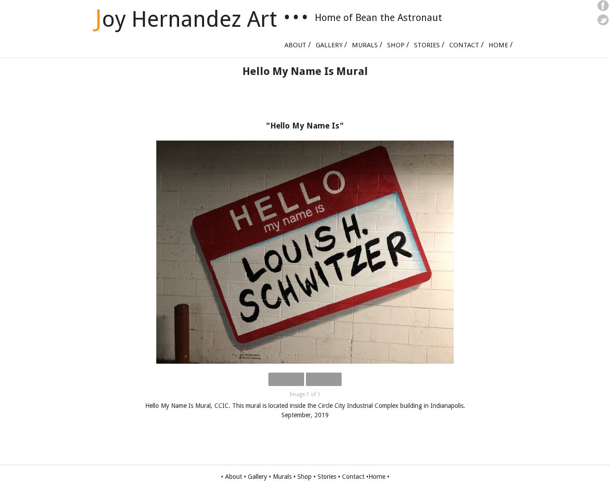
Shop (396, 45)
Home (498, 45)
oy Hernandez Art (186, 19)
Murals (365, 45)
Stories (427, 45)
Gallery (329, 45)
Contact (464, 45)
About (295, 45)
